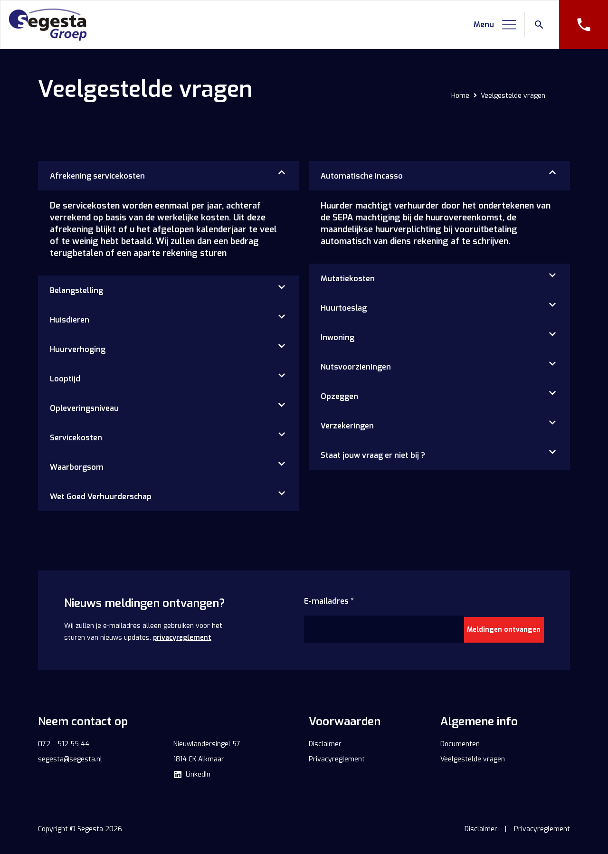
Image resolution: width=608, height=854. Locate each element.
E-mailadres (329, 601)
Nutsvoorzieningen (356, 367)
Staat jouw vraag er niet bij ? (373, 455)
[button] (495, 24)
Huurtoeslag (344, 308)
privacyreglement (182, 637)
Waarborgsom (77, 467)
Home (460, 95)
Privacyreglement (542, 829)
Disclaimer (481, 829)
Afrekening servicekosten (97, 176)
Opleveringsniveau (84, 408)
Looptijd (65, 379)
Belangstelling (76, 290)
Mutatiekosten (348, 279)
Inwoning (337, 337)
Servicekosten (76, 438)
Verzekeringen (347, 426)
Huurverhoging (77, 349)
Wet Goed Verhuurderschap (101, 497)
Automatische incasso (362, 176)
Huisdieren (69, 320)
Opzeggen (339, 396)
